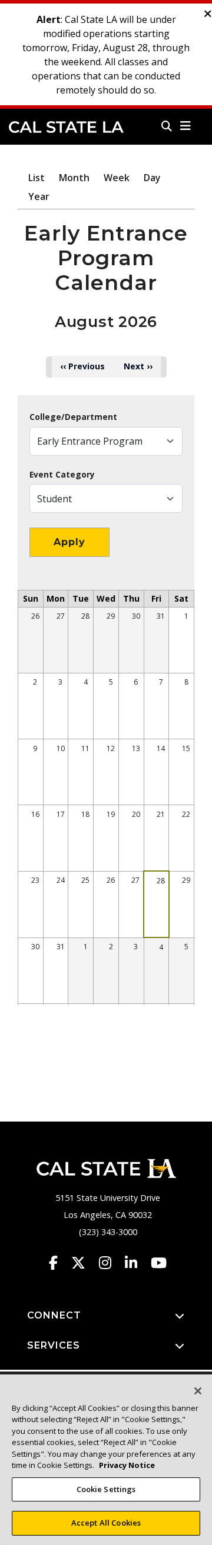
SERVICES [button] (53, 1345)
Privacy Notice (127, 1465)
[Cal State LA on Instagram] (110, 1262)
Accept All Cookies (106, 1522)
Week (117, 177)
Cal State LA (66, 127)
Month (74, 177)
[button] (185, 126)
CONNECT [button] (54, 1315)
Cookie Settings (106, 1489)
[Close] (198, 1391)
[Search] (166, 126)
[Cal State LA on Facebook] (59, 1262)
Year (38, 196)
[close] (208, 14)
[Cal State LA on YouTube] (159, 1262)
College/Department (73, 417)
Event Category (62, 474)
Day (152, 177)
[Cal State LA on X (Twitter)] (84, 1262)
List (36, 177)
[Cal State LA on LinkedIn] (136, 1262)
